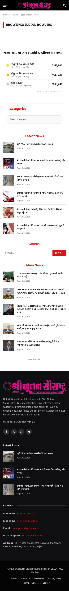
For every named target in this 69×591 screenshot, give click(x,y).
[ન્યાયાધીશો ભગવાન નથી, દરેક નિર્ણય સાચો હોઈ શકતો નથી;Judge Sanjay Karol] (8, 328)
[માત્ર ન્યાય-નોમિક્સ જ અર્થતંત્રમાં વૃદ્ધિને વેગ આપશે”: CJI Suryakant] (8, 345)
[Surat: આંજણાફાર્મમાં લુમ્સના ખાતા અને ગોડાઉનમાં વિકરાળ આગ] (8, 180)
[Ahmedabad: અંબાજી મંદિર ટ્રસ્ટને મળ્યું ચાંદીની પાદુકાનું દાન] (8, 212)
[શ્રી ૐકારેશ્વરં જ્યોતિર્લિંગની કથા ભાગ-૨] (8, 147)
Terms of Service (31, 582)
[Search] (64, 5)
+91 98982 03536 (28, 520)
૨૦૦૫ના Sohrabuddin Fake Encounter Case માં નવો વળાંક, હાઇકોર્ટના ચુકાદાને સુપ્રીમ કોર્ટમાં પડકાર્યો (41, 291)
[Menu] (5, 5)
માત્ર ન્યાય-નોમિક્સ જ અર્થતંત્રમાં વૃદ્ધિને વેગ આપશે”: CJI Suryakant (38, 343)
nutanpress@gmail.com (25, 528)
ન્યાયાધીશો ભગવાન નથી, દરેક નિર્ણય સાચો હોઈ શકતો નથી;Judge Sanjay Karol (41, 327)
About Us (25, 578)
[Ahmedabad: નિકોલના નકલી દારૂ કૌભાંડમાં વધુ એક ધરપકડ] (8, 163)
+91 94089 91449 (32, 535)
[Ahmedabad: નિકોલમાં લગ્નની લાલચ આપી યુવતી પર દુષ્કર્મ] (8, 228)
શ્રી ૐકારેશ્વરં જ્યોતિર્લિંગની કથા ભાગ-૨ (35, 144)
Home (14, 578)
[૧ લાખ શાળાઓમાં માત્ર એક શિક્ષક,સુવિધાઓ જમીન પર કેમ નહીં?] (8, 276)
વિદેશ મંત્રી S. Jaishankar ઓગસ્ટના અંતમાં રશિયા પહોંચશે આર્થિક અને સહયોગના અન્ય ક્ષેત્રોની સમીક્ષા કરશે (41, 309)
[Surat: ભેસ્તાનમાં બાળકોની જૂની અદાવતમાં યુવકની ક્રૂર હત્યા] (8, 196)
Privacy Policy (54, 578)
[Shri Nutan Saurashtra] (34, 5)
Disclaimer (39, 578)
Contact (46, 582)
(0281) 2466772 (26, 513)
